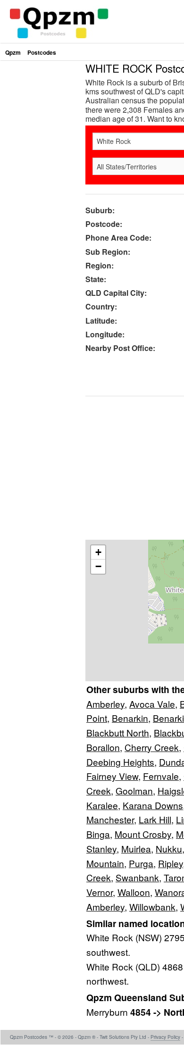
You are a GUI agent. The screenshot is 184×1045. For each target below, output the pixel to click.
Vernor (99, 892)
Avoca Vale (152, 703)
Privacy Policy (165, 1037)
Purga (141, 863)
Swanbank (137, 877)
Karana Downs (153, 805)
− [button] (98, 566)
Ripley (170, 863)
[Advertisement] (92, 155)
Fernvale (161, 775)
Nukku (169, 848)
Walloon (133, 892)
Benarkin (130, 717)
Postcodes (41, 52)
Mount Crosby (143, 834)
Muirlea (136, 848)
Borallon (103, 747)
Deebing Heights (120, 761)
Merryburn (108, 1011)
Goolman (134, 790)
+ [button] (98, 552)
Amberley (105, 703)
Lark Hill (155, 819)
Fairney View (112, 775)
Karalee (102, 805)
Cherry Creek (152, 747)
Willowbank (152, 906)
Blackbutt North (117, 732)
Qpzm (13, 52)
